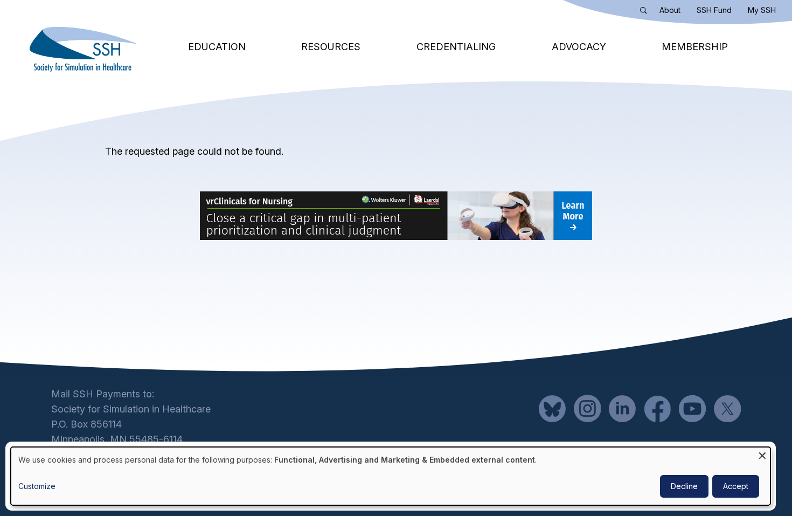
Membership (695, 46)
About (669, 10)
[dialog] (390, 476)
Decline (684, 486)
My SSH (762, 10)
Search (646, 12)
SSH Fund (714, 10)
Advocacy (579, 46)
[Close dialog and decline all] (762, 453)
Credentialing (456, 46)
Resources (330, 46)
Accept (735, 486)
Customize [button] (36, 486)
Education (217, 46)
